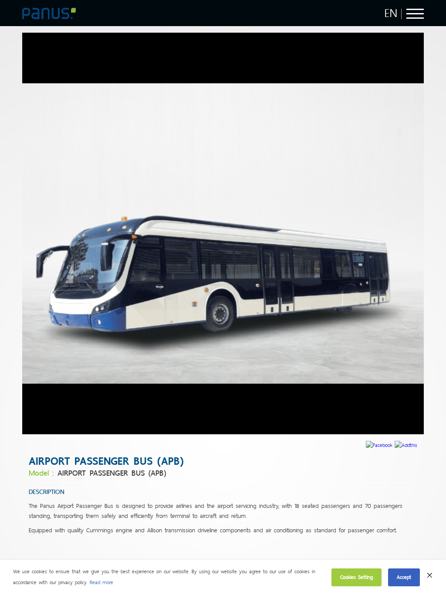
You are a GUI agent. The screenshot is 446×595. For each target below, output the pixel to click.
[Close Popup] (429, 577)
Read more (101, 582)
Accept (404, 577)
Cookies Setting (356, 577)
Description (46, 491)
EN (391, 13)
